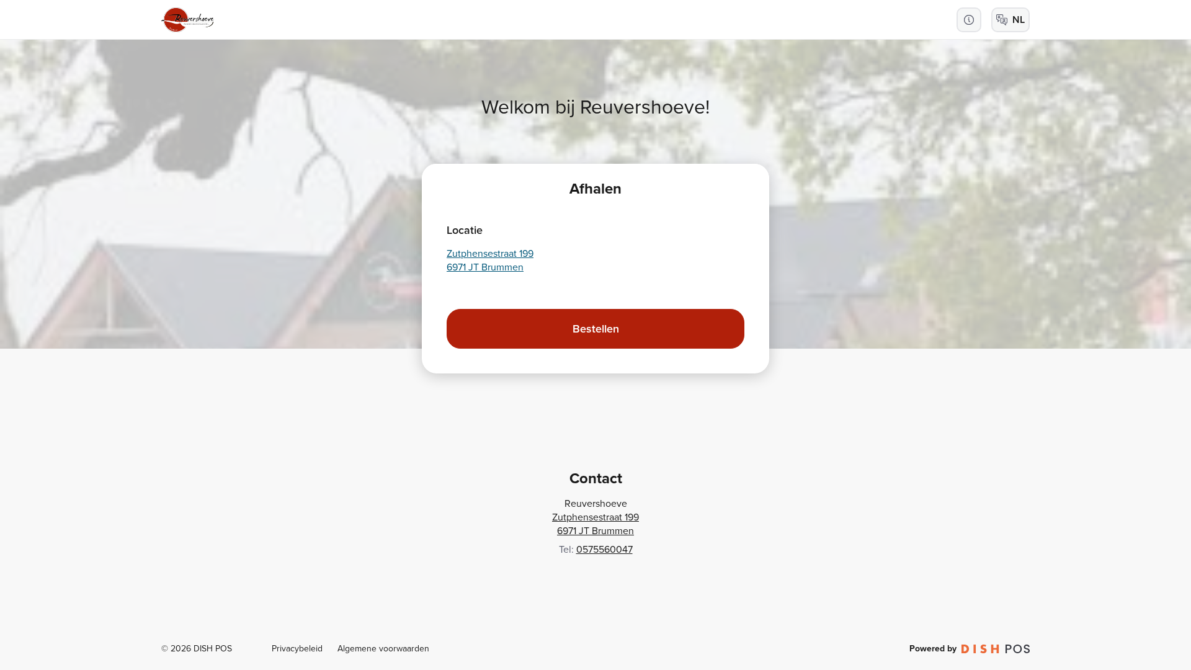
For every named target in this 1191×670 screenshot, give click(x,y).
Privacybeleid (297, 648)
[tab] (595, 188)
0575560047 (604, 549)
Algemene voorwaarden (383, 648)
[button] (969, 19)
